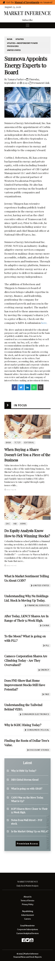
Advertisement (27, 915)
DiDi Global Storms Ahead (25, 779)
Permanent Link (40, 82)
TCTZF (18, 443)
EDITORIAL (29, 443)
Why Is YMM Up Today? (23, 770)
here (44, 322)
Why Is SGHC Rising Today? (22, 725)
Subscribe (27, 20)
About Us (28, 897)
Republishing (27, 911)
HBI (15, 524)
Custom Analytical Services (27, 933)
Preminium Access (27, 844)
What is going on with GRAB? (26, 788)
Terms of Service (27, 900)
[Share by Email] (40, 387)
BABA (8, 443)
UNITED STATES (14, 50)
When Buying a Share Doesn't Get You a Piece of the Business (27, 454)
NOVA (9, 39)
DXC (8, 524)
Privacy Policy (27, 904)
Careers (27, 919)
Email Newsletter (27, 926)
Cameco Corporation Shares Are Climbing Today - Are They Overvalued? (25, 660)
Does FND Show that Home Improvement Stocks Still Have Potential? (24, 684)
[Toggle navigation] (28, 25)
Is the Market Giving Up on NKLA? (29, 831)
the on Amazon (31, 2)
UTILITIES (20, 39)
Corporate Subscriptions (27, 929)
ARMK (23, 524)
